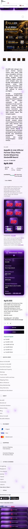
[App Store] (4, 499)
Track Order (3, 374)
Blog (1, 411)
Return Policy (3, 408)
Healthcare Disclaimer (6, 390)
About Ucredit (4, 416)
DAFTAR (21, 7)
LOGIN (7, 7)
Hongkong (3, 466)
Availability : (7, 175)
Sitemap (2, 372)
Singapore (3, 469)
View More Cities (5, 487)
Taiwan (2, 476)
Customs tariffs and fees (7, 377)
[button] (23, 16)
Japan (2, 479)
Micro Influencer (4, 382)
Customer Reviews (5, 405)
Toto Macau (3, 471)
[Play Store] (14, 499)
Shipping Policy (4, 380)
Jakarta (2, 484)
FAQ (1, 413)
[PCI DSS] (3, 507)
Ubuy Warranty (4, 388)
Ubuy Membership (5, 385)
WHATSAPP (15, 522)
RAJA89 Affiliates (5, 418)
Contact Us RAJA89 (5, 364)
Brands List (3, 403)
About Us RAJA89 (5, 361)
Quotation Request (5, 367)
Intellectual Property (6, 369)
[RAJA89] (7, 2)
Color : (8, 180)
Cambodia (3, 482)
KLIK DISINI (20, 245)
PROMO (15, 510)
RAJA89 (6, 147)
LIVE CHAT (15, 526)
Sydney (2, 474)
